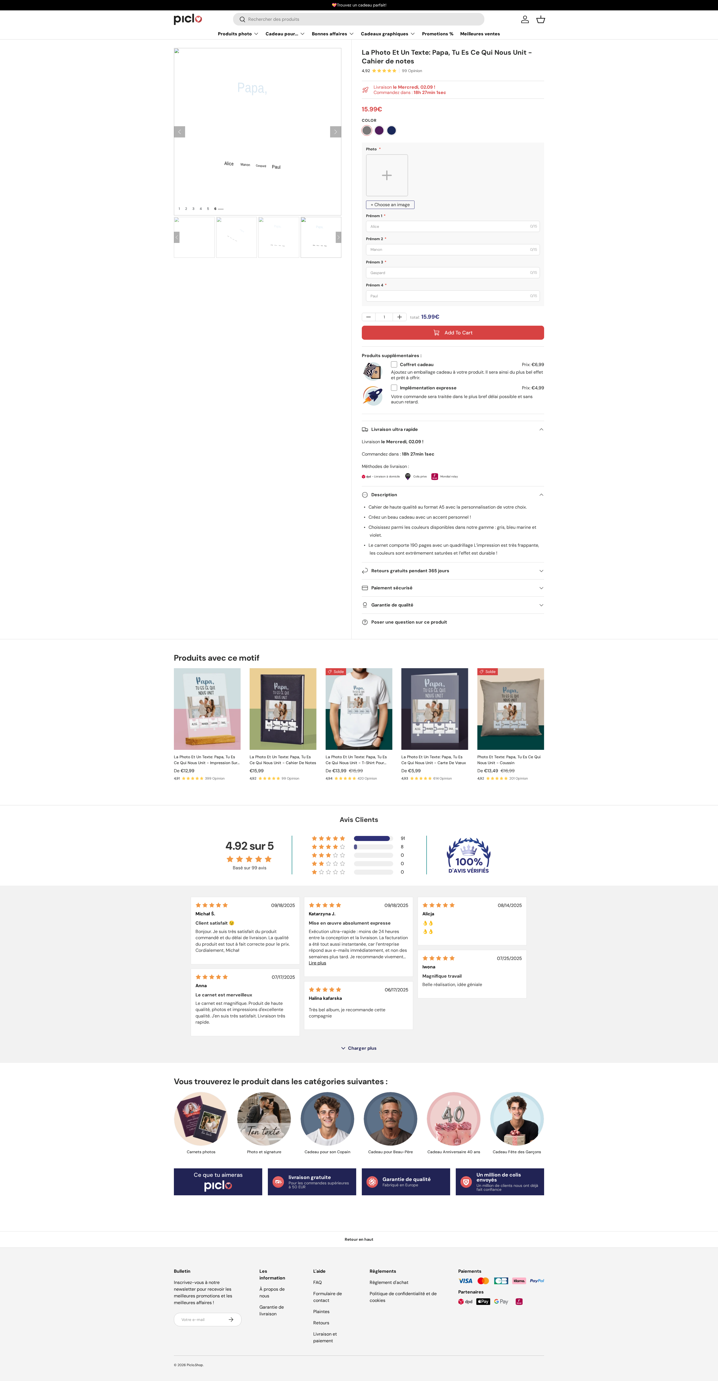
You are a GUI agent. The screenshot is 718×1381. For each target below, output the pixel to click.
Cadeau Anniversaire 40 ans (453, 1151)
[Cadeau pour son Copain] (327, 1119)
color (369, 120)
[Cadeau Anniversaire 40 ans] (453, 1119)
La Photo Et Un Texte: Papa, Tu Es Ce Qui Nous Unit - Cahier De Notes (283, 759)
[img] (211, 905)
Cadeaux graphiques (384, 34)
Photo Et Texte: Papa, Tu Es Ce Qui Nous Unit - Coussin (509, 759)
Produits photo (235, 34)
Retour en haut (359, 1239)
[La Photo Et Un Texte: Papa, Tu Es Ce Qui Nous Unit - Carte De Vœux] (434, 709)
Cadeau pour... (282, 34)
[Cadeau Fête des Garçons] (517, 1119)
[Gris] (367, 130)
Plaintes (321, 1312)
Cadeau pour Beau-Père (390, 1151)
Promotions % (438, 34)
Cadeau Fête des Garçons (517, 1151)
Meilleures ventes (480, 34)
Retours (321, 1323)
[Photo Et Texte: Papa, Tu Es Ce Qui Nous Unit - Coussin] (510, 709)
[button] (541, 19)
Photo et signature (264, 1151)
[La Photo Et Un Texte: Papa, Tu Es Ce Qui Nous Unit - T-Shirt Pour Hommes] (359, 709)
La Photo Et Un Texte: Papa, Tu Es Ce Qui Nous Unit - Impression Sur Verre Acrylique (205, 760)
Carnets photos (201, 1151)
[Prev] (179, 131)
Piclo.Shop (195, 1365)
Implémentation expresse (428, 388)
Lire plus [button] (317, 963)
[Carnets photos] (201, 1119)
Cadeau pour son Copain (327, 1151)
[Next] (335, 131)
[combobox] (358, 19)
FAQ (317, 1282)
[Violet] (379, 130)
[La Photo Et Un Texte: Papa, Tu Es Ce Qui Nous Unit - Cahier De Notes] (283, 709)
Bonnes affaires (329, 34)
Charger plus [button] (362, 1048)
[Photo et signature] (264, 1119)
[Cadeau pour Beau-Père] (390, 1119)
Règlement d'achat (389, 1282)
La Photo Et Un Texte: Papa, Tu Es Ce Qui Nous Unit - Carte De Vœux (433, 759)
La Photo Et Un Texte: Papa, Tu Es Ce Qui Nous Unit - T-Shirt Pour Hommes (356, 760)
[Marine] (391, 130)
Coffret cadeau (417, 364)
